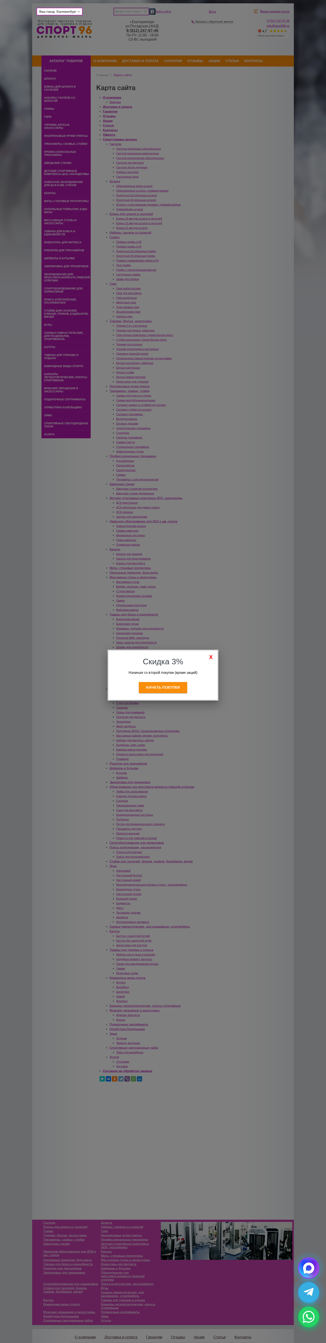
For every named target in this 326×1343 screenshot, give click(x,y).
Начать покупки (163, 687)
